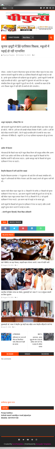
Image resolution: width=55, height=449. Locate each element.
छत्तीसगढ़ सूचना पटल (8, 402)
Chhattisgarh (13, 37)
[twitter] (44, 8)
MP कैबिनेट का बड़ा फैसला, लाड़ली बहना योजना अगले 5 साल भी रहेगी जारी (25, 262)
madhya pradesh (15, 222)
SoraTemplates (17, 444)
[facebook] (41, 8)
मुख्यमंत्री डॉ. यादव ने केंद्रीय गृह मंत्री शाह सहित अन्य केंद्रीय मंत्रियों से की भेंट (26, 324)
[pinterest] (50, 8)
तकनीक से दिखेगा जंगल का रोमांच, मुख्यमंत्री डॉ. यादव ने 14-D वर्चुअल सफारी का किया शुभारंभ (26, 293)
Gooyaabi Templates (43, 444)
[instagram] (53, 8)
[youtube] (47, 8)
